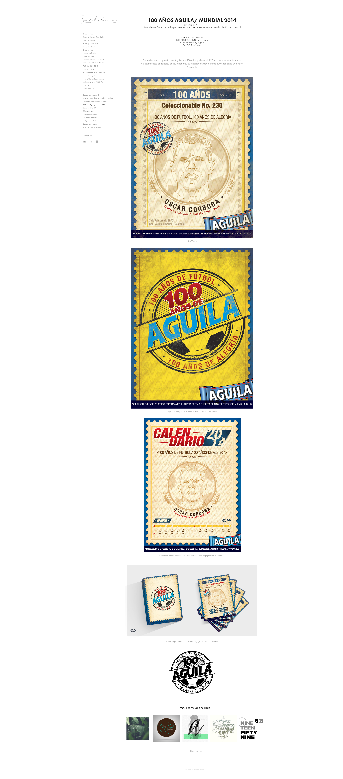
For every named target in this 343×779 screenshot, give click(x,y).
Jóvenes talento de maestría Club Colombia (98, 98)
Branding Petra (88, 50)
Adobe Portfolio (199, 769)
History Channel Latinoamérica (93, 79)
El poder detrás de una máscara (94, 72)
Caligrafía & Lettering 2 (91, 121)
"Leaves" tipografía (89, 76)
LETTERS (86, 85)
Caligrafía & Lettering (90, 124)
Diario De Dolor (88, 56)
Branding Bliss (88, 34)
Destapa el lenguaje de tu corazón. (95, 101)
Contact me (87, 135)
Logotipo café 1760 (89, 53)
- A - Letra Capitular (89, 118)
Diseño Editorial (88, 89)
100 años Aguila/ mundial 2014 (94, 105)
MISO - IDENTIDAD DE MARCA (94, 63)
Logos (85, 92)
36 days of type (88, 69)
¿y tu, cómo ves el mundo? (92, 127)
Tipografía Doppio (89, 47)
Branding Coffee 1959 (90, 44)
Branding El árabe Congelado (93, 37)
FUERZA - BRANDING (90, 66)
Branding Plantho (89, 40)
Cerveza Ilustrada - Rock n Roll (93, 60)
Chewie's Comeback (90, 114)
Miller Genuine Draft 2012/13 (93, 82)
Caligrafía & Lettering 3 (91, 95)
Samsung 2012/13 (89, 108)
